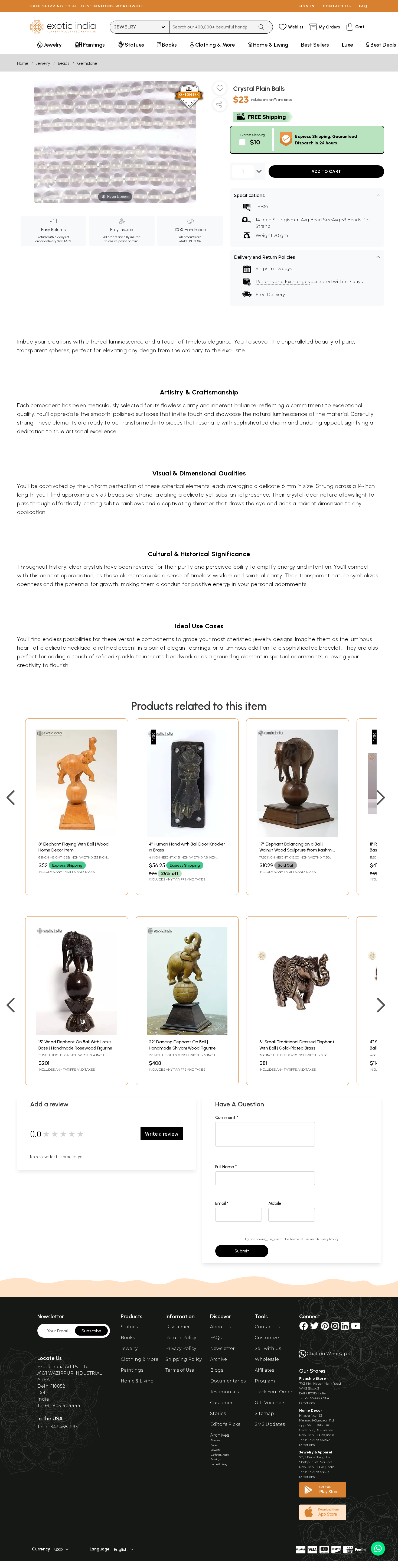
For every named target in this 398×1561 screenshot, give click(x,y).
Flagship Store (312, 1379)
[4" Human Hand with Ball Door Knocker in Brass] (187, 835)
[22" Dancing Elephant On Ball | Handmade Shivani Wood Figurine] (187, 1033)
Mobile (274, 1203)
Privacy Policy (327, 1239)
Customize (267, 1337)
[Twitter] (314, 1327)
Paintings (132, 1370)
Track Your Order (273, 1391)
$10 (255, 142)
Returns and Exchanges (283, 281)
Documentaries (228, 1381)
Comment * (226, 1117)
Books (128, 1337)
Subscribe (91, 1330)
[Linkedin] (345, 1327)
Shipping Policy (183, 1359)
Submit (241, 1251)
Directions (307, 1403)
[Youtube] (356, 1327)
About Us (220, 1326)
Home (22, 63)
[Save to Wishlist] (220, 90)
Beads (63, 63)
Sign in (306, 6)
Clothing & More (139, 1359)
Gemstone (87, 63)
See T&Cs (64, 241)
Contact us (337, 6)
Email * (222, 1203)
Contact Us (267, 1326)
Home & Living (137, 1381)
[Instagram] (335, 1327)
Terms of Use (299, 1239)
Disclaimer (177, 1326)
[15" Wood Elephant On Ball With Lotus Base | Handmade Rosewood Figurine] (76, 1033)
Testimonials (224, 1391)
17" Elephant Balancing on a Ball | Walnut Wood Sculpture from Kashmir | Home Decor (296, 850)
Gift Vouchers (270, 1402)
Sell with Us (268, 1348)
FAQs (215, 1337)
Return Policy (180, 1337)
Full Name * (226, 1166)
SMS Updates (270, 1424)
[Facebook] (303, 1327)
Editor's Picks (225, 1424)
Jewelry (43, 63)
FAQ (363, 6)
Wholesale (267, 1359)
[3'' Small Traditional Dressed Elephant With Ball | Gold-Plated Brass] (297, 1033)
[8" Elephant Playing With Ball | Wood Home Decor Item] (76, 835)
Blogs (216, 1370)
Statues (129, 1326)
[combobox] (212, 27)
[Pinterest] (325, 1327)
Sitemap (264, 1413)
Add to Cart (326, 171)
